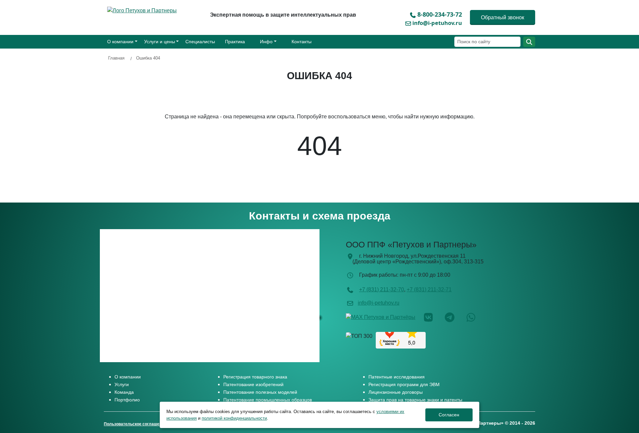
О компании (120, 41)
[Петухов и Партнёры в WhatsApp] (476, 317)
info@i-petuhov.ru (437, 23)
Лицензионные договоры (395, 392)
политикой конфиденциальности (234, 418)
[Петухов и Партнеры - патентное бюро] (143, 10)
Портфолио (127, 399)
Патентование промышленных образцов (267, 399)
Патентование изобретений (253, 384)
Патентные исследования (396, 376)
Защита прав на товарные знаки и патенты (415, 399)
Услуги (121, 384)
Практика (235, 41)
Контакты (302, 41)
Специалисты (200, 41)
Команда (124, 392)
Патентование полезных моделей (260, 392)
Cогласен (449, 414)
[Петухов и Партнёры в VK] (433, 317)
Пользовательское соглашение (135, 424)
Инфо (266, 41)
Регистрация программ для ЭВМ (404, 384)
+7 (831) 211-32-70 (381, 289)
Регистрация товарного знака (255, 376)
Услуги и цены (159, 41)
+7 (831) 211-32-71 (429, 289)
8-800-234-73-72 (439, 14)
